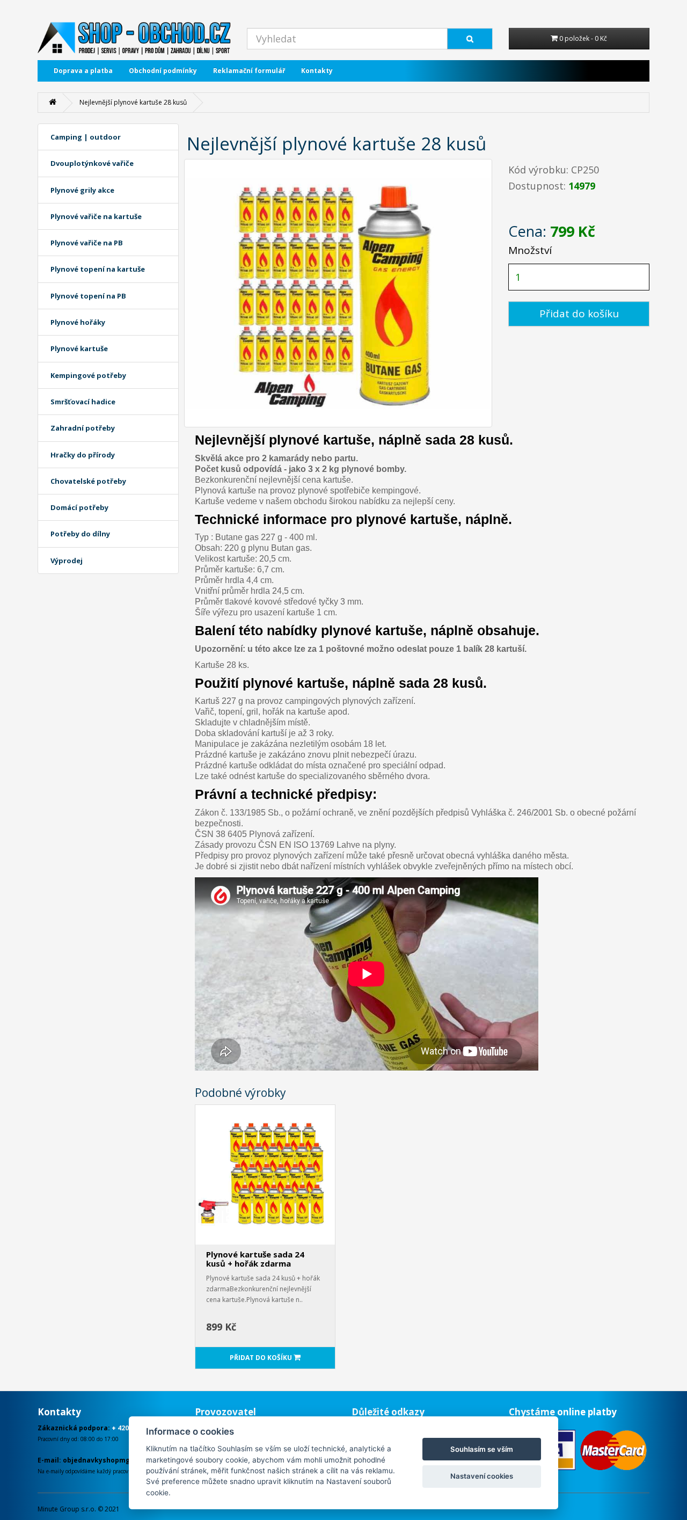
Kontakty (317, 70)
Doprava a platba (83, 70)
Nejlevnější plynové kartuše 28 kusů (133, 102)
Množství (530, 250)
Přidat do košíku (579, 314)
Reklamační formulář (249, 70)
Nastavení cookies (481, 1476)
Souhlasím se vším (481, 1449)
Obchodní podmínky (163, 70)
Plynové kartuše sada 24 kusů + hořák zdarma (255, 1259)
